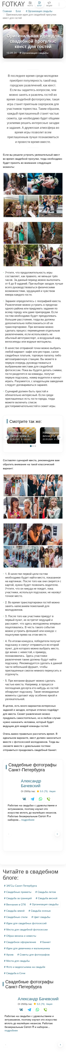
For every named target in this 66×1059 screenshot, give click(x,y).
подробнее (27, 819)
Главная (7, 11)
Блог (18, 11)
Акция (52, 791)
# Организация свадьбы (39, 11)
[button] (6, 437)
